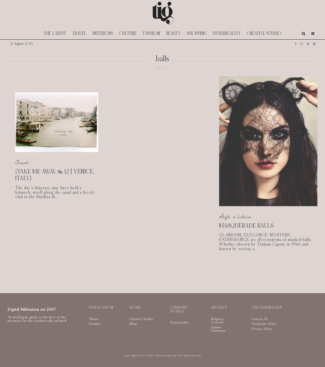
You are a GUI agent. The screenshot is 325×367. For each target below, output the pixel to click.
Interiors (103, 33)
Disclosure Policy (264, 324)
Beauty (173, 33)
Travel (79, 33)
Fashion (151, 33)
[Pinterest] (308, 44)
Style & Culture (235, 216)
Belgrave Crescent (217, 320)
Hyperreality (227, 33)
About (93, 319)
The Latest (55, 33)
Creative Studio (264, 33)
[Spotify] (314, 44)
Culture (128, 33)
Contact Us (259, 319)
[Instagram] (301, 44)
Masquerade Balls (246, 225)
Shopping (197, 33)
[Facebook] (295, 44)
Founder (95, 324)
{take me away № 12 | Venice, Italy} (54, 175)
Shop (133, 324)
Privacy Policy (261, 329)
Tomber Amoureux (218, 329)
